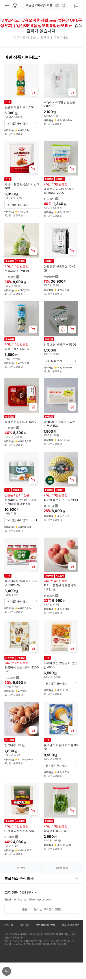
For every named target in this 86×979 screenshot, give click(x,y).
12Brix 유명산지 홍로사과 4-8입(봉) (60, 587)
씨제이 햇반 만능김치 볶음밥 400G (60, 665)
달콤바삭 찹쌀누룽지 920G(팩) (21, 669)
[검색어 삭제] (57, 5)
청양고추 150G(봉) (56, 831)
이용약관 (24, 924)
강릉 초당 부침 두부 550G (60, 344)
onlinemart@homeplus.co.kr (33, 899)
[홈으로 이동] (15, 5)
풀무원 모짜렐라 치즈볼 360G (61, 747)
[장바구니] (75, 5)
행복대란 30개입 (15, 745)
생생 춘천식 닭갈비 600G (20, 421)
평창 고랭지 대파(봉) (17, 349)
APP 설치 (62, 867)
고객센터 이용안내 (19, 892)
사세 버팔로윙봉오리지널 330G (21, 186)
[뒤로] (7, 5)
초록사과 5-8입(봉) (16, 271)
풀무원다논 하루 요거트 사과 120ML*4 (21, 583)
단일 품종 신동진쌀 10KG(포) (60, 268)
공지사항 (8, 924)
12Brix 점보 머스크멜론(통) (61, 499)
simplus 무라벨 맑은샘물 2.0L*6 (59, 104)
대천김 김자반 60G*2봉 (19, 831)
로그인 (20, 867)
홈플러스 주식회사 (19, 878)
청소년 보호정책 (70, 924)
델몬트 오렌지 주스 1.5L (19, 107)
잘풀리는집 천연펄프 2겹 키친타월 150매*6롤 (20, 501)
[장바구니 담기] (33, 92)
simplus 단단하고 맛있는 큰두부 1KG (59, 423)
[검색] (64, 5)
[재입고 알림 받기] (63, 329)
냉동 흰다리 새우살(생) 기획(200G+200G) (60, 190)
